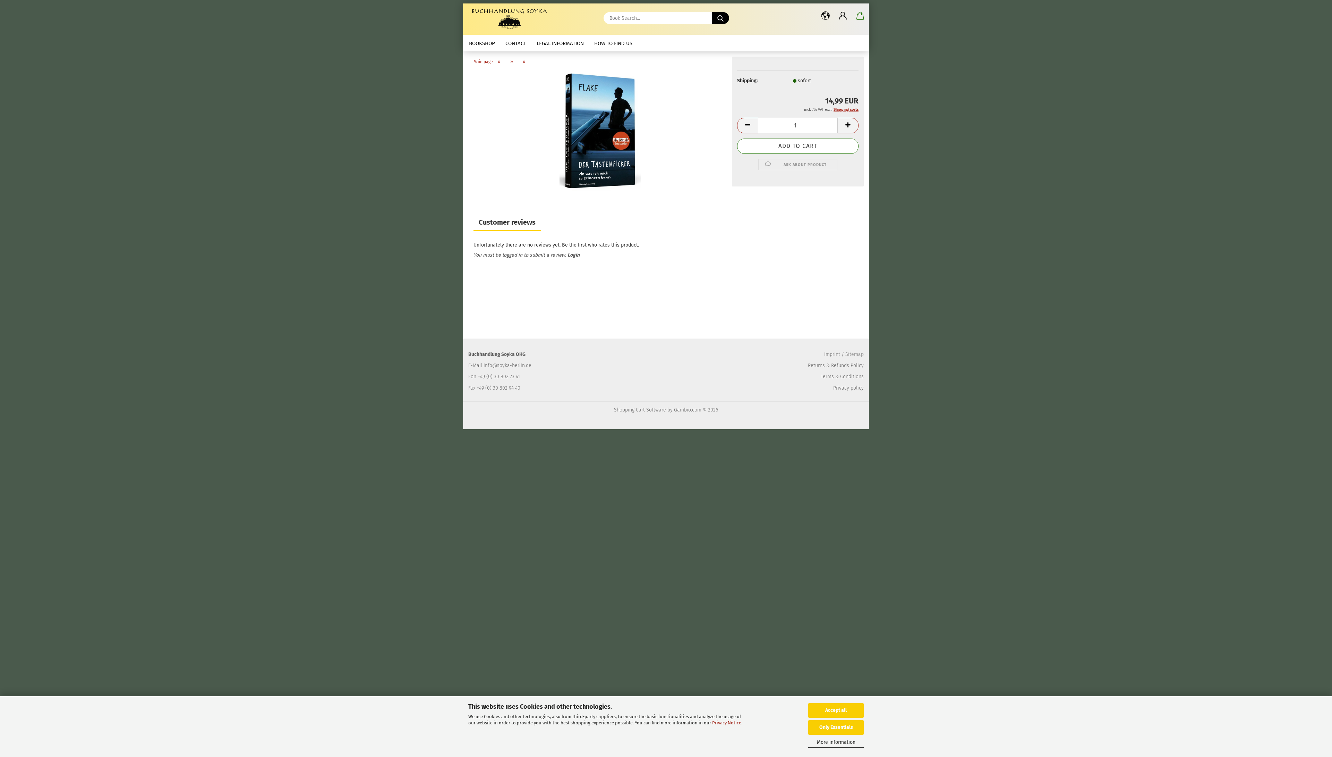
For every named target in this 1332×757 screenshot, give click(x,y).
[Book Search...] (720, 18)
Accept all (836, 710)
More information (836, 742)
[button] (825, 15)
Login (573, 255)
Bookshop (482, 43)
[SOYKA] (510, 19)
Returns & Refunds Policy (836, 365)
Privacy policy (848, 388)
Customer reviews (507, 222)
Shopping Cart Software (640, 410)
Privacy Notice (726, 722)
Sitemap (854, 354)
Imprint (832, 354)
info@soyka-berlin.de (507, 365)
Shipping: (747, 81)
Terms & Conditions (842, 377)
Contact (515, 43)
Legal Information (560, 43)
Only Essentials (836, 727)
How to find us (613, 43)
